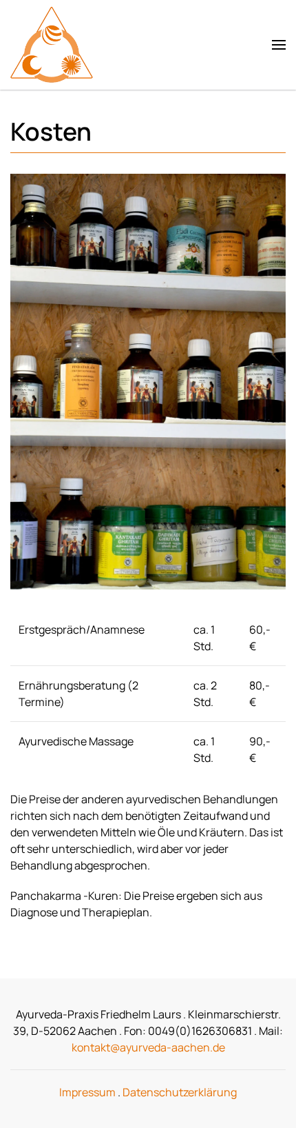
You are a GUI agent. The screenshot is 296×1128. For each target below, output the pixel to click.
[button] (279, 44)
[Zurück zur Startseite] (53, 44)
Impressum (87, 1092)
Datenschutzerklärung (180, 1092)
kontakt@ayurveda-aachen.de (148, 1047)
